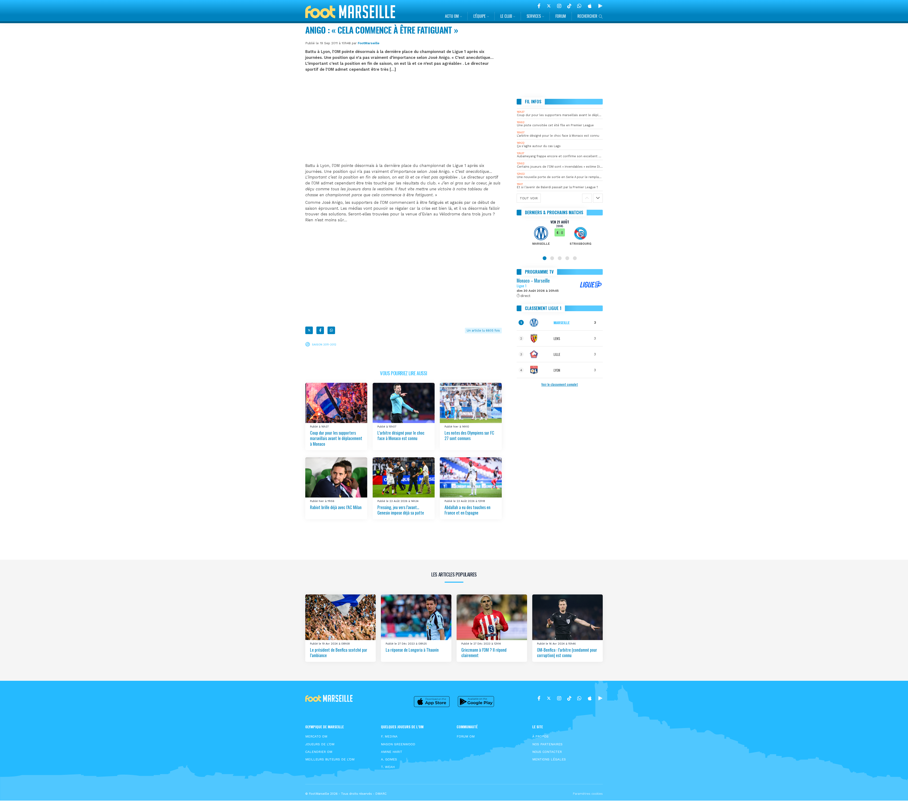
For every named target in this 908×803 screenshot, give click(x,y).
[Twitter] (548, 6)
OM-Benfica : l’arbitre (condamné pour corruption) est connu (567, 652)
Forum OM (466, 736)
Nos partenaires (547, 744)
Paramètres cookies (588, 793)
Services (534, 16)
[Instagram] (559, 6)
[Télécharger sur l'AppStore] (589, 6)
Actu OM (452, 16)
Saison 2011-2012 (324, 344)
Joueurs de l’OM (319, 744)
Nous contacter (547, 752)
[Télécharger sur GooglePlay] (600, 6)
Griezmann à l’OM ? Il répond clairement (483, 652)
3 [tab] (560, 258)
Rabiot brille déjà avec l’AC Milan (336, 507)
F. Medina (389, 736)
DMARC (381, 793)
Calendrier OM (318, 752)
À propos (540, 736)
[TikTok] (569, 6)
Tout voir (529, 198)
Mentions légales (549, 759)
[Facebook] (539, 6)
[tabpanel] (560, 235)
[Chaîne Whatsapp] (579, 6)
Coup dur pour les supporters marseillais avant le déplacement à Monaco (336, 438)
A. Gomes (389, 759)
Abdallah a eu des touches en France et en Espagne (467, 510)
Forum (560, 16)
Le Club (506, 16)
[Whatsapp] (331, 330)
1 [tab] (544, 258)
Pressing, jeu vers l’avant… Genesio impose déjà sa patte (400, 510)
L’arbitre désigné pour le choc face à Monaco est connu (400, 435)
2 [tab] (552, 258)
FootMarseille (368, 43)
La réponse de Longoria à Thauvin (412, 649)
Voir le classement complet (559, 384)
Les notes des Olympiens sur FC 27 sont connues (469, 435)
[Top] (895, 792)
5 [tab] (575, 258)
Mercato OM (316, 736)
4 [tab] (567, 258)
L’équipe (479, 16)
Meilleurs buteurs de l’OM (329, 759)
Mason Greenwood (398, 744)
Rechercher (587, 16)
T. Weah (388, 767)
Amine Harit (391, 752)
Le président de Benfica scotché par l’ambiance (338, 652)
